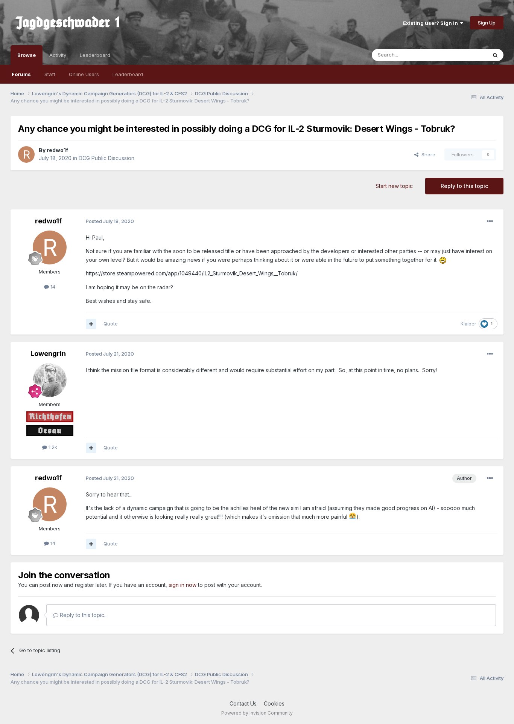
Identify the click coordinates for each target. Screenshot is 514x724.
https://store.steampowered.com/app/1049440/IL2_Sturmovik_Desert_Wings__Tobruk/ (192, 273)
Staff (49, 74)
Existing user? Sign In (431, 23)
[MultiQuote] (91, 324)
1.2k (52, 447)
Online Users (84, 74)
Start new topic (394, 186)
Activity (57, 55)
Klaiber (468, 324)
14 (52, 287)
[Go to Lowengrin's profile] (50, 380)
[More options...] (489, 221)
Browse (26, 55)
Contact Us (243, 703)
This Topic (465, 55)
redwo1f (57, 150)
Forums (21, 74)
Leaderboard (128, 74)
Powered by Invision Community (257, 713)
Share (426, 154)
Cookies (274, 703)
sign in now (182, 585)
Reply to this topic (464, 186)
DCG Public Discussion (106, 158)
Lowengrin (48, 353)
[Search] (495, 55)
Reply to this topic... (83, 615)
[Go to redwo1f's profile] (26, 154)
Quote (110, 324)
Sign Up (487, 23)
